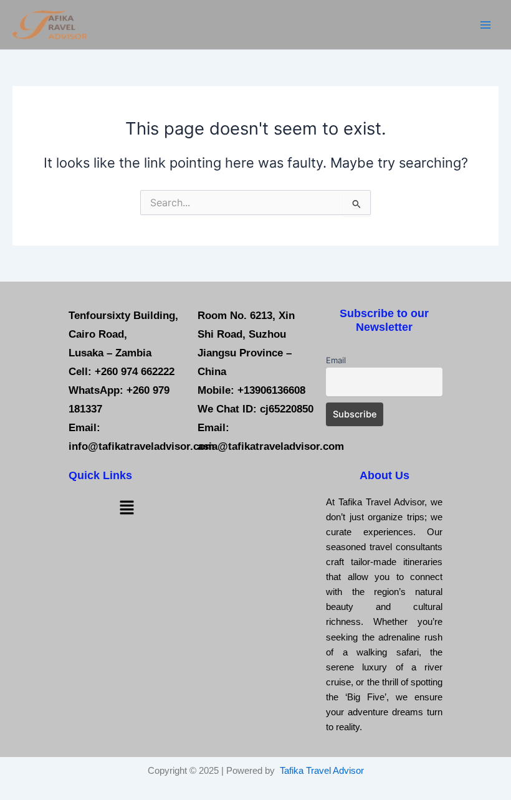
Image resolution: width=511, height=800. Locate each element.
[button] (126, 507)
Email (336, 360)
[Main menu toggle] (485, 25)
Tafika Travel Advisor (322, 771)
